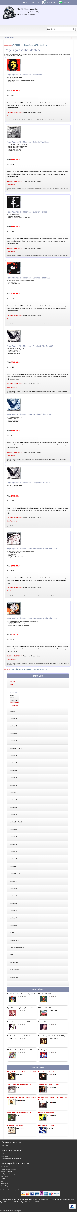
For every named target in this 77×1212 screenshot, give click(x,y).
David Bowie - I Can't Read (47, 1072)
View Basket (51, 3)
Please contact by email (8, 1169)
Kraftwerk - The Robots (46, 1112)
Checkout (67, 3)
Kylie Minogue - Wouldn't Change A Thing (21, 1097)
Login (37, 3)
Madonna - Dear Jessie (15, 1125)
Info (3, 1154)
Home (28, 3)
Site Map (5, 1156)
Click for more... (12, 116)
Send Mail (5, 1145)
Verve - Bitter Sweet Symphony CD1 (19, 1112)
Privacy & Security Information (11, 1158)
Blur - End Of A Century (46, 1125)
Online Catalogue (8, 45)
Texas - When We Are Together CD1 (19, 1084)
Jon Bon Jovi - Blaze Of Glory (48, 1084)
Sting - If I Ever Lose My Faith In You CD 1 (21, 1072)
